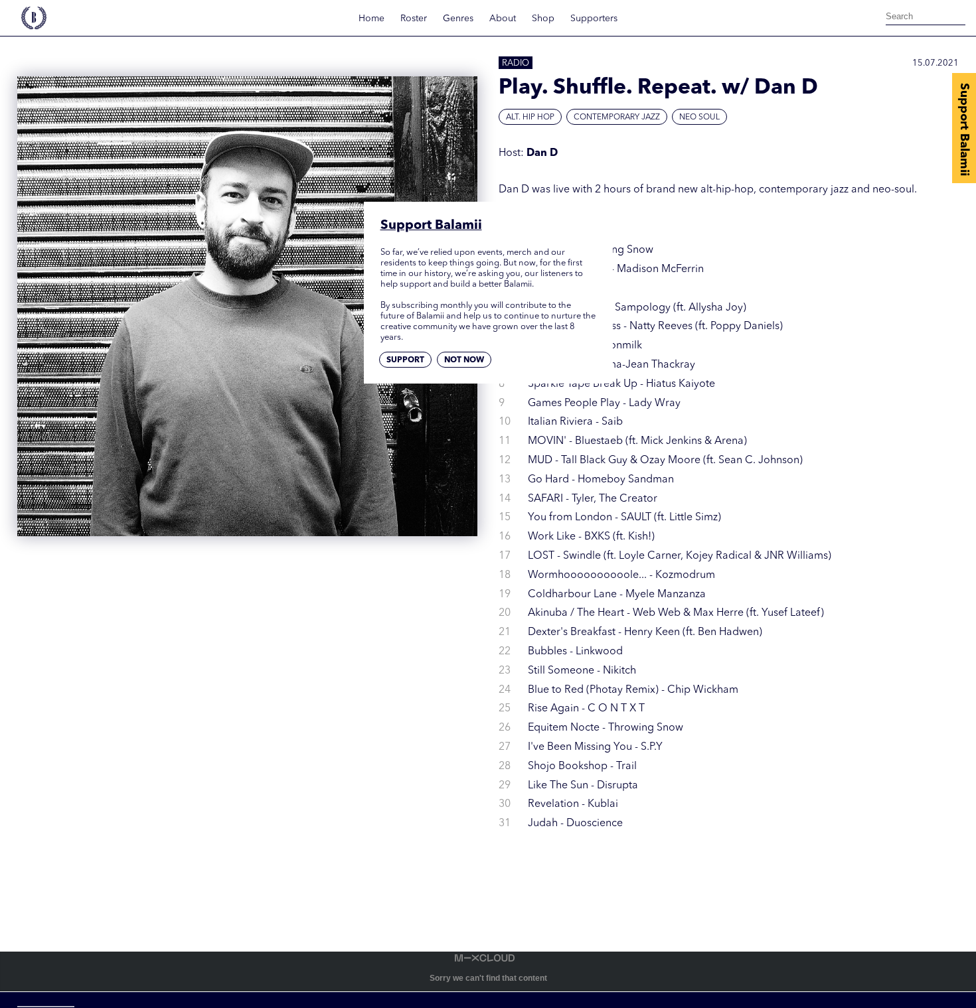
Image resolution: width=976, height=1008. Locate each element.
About (502, 18)
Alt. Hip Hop (530, 117)
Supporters (593, 18)
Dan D (542, 153)
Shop (543, 18)
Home (371, 18)
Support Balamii (964, 129)
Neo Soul (699, 117)
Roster (413, 18)
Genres (458, 18)
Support (405, 360)
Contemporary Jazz (617, 117)
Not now (464, 360)
